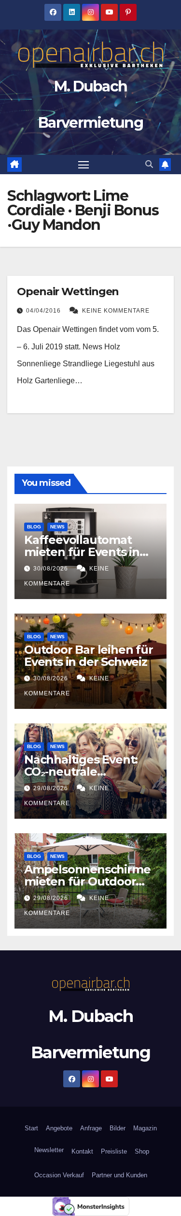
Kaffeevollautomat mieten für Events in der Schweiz (81, 552)
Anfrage (91, 1128)
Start (31, 1128)
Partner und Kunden (119, 1175)
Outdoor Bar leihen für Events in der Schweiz (88, 656)
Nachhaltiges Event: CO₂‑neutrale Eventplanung (81, 771)
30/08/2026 (51, 568)
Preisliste (114, 1151)
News (57, 526)
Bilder (117, 1128)
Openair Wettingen (68, 291)
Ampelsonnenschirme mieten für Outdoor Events (87, 881)
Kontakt (82, 1151)
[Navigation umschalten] (83, 164)
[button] (149, 164)
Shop (142, 1151)
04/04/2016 (44, 310)
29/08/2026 (51, 788)
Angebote (59, 1128)
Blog (34, 526)
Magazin (145, 1128)
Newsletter (48, 1150)
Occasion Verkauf (59, 1175)
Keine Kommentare (116, 310)
